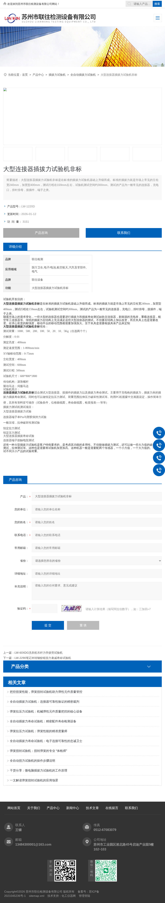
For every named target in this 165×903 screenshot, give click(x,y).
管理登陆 (84, 895)
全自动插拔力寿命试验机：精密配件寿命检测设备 (43, 721)
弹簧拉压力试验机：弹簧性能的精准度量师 (38, 731)
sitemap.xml (36, 895)
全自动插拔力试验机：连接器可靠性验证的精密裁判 (44, 701)
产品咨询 (41, 232)
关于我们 (33, 808)
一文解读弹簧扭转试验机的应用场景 (34, 780)
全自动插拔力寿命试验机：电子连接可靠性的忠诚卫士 (46, 741)
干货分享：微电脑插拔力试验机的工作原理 (38, 770)
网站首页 (13, 808)
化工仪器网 (69, 895)
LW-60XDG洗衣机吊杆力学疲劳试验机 (38, 652)
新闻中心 (72, 808)
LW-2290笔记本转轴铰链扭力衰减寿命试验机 (42, 657)
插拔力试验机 (57, 74)
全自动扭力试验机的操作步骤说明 (32, 760)
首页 (25, 74)
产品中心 (38, 74)
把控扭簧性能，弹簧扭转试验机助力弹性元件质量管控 (46, 691)
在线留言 (111, 808)
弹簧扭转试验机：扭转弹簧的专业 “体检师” (38, 750)
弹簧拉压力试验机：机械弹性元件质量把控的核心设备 (46, 711)
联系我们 (123, 232)
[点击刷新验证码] (71, 608)
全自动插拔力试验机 (83, 74)
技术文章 (92, 808)
